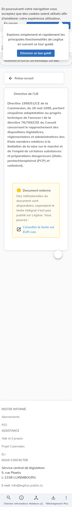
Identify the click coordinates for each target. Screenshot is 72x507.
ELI (4, 454)
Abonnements (11, 417)
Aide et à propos (12, 438)
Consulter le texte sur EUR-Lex (35, 229)
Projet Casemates (13, 446)
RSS (4, 425)
